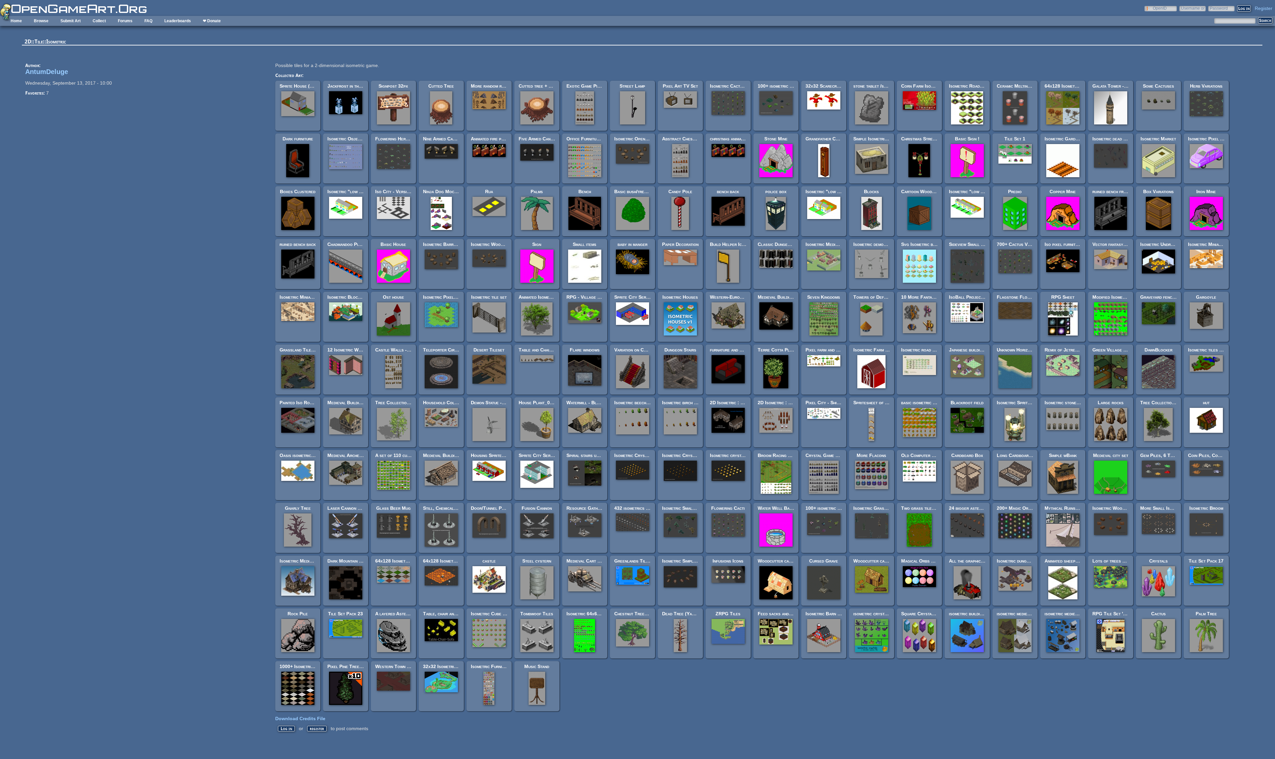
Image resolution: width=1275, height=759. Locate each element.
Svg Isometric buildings (925, 244)
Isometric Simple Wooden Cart (693, 561)
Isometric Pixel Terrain (447, 297)
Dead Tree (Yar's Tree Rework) (695, 613)
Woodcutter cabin (776, 561)
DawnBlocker (1158, 349)
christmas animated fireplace (739, 138)
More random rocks (491, 86)
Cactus (1158, 613)
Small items (584, 244)
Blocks (871, 191)
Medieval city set (1110, 455)
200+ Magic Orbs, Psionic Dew (1028, 508)
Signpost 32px (393, 86)
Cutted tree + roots (539, 86)
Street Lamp (632, 86)
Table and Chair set (539, 349)
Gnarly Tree (298, 508)
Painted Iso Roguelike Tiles (308, 402)
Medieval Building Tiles (782, 297)
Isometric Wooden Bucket (497, 244)
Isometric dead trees (1113, 138)
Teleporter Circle (442, 349)
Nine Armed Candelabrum (448, 138)
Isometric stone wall (1066, 402)
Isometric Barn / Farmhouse (834, 613)
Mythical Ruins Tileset (1068, 508)
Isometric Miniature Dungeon (309, 297)
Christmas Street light (924, 138)
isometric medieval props (1070, 613)
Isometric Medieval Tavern (307, 561)
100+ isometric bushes (781, 86)
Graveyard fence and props (1168, 297)
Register (1263, 8)
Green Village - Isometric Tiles (1124, 349)
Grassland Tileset (299, 349)
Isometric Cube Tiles (492, 613)
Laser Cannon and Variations (357, 508)
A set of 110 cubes (394, 455)
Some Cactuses (1158, 86)
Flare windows (585, 349)
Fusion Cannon (537, 508)
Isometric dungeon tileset (1023, 561)
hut (1206, 402)
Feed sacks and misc (778, 613)
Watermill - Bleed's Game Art (597, 402)
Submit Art (70, 21)
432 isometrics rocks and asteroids (650, 508)
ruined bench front (1111, 191)
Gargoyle (1206, 297)
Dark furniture (298, 138)
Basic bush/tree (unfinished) (642, 191)
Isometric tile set (489, 297)
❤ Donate (212, 21)
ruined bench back (298, 244)
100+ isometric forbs (827, 508)
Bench (584, 191)
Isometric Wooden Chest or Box (1125, 508)
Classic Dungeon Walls (782, 244)
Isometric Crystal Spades (688, 455)
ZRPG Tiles (728, 613)
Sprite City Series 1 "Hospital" (551, 455)
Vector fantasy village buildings (1125, 244)
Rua (489, 191)
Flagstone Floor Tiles (1020, 297)
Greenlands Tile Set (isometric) (647, 561)
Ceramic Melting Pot (1018, 86)
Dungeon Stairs (680, 349)
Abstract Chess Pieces (686, 138)
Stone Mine (776, 138)
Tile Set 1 (1014, 138)
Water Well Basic (776, 508)
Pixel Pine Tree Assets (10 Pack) (361, 666)
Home (16, 21)
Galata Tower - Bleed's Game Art (1127, 86)
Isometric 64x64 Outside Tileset (599, 613)
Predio (1015, 191)
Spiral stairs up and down (592, 455)
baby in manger (632, 244)
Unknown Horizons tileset (1023, 349)
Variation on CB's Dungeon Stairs (649, 349)
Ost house (393, 297)
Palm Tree (1206, 613)
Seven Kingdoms (823, 297)
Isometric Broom (1206, 508)
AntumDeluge (46, 71)
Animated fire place (490, 138)
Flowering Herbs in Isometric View (410, 138)
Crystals (1158, 561)
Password (1219, 8)
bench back (728, 191)
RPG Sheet (1062, 297)
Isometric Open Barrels (638, 138)
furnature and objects (732, 349)
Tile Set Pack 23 (345, 613)
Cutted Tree (441, 86)
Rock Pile (298, 613)
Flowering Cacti (728, 508)
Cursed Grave (823, 561)
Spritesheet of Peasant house (884, 402)
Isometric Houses (680, 297)
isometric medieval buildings (1025, 613)
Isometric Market (1158, 138)
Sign (536, 244)
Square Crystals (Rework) (929, 613)
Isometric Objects (346, 138)
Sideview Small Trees (971, 244)
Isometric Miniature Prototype (1219, 244)
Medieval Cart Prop (587, 561)
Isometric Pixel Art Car (1212, 138)
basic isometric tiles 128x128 (931, 402)
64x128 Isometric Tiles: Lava (453, 561)
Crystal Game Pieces (827, 455)
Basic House (393, 244)
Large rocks (1111, 402)
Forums (125, 21)
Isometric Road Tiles (970, 86)
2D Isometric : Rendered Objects (792, 402)
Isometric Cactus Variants (737, 86)
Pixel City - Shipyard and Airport (839, 402)
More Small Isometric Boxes (1169, 508)
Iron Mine (1206, 191)
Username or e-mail (1193, 8)
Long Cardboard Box (1019, 455)
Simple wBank (1063, 455)
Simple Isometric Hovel (877, 138)
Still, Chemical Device (446, 508)
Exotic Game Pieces (586, 86)
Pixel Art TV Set (680, 86)
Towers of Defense (873, 297)
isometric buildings (968, 613)
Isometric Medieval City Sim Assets (842, 244)
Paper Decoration (680, 244)
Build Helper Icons (729, 244)
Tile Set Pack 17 (1206, 561)
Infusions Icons (728, 561)
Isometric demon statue (876, 244)
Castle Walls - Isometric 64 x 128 (411, 349)
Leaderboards (177, 21)
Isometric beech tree (635, 402)
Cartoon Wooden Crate (925, 191)
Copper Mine (1063, 191)
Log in (286, 728)
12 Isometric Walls (347, 349)
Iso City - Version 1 (395, 191)
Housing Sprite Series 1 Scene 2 (504, 455)
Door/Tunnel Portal (492, 508)
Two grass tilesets (921, 508)
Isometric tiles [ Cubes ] (1213, 349)
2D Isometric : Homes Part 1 (739, 402)
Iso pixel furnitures (1065, 244)
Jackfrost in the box (348, 86)
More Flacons (871, 455)
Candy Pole (680, 191)
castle (489, 561)
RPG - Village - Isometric (592, 297)
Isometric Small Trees (685, 508)
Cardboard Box (967, 455)
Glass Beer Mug (393, 508)
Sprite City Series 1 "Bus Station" (650, 297)
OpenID (1160, 8)
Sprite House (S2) (298, 86)
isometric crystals (872, 613)
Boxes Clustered (297, 191)
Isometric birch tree (682, 402)
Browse (41, 21)
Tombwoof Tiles (536, 613)
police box (776, 191)
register (317, 728)
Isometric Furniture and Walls (502, 666)
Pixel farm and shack (827, 349)
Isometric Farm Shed (874, 349)
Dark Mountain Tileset (350, 561)
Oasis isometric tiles (301, 455)
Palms (537, 191)
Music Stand (536, 666)
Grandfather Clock (825, 138)
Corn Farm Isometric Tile (927, 86)
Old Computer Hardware (926, 455)
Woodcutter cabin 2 (873, 561)
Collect (99, 21)
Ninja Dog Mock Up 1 (445, 191)
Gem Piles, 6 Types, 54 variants (1173, 455)
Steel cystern (536, 561)
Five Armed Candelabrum (544, 138)
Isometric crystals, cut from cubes (745, 455)
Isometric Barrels (441, 244)
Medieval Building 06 (444, 455)
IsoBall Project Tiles (972, 297)
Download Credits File (300, 718)
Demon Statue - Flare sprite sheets (507, 402)
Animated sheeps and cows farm (1076, 561)
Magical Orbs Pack (921, 561)
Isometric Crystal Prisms (640, 455)
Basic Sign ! (967, 138)
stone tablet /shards (874, 86)
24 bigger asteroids (969, 508)
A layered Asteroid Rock (400, 613)
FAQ (148, 21)
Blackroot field (967, 402)
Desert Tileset (488, 349)
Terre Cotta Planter (779, 349)
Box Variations (1158, 191)
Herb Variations (1206, 86)
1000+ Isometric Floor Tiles (309, 666)
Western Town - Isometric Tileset (410, 666)
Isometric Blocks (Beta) (352, 297)
